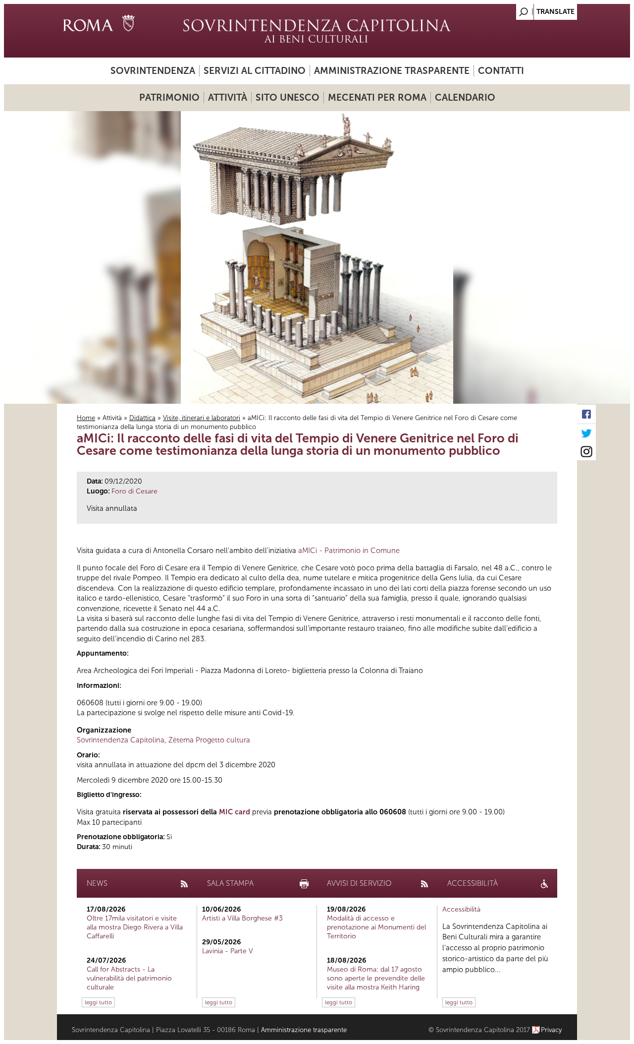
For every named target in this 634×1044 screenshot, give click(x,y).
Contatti (501, 70)
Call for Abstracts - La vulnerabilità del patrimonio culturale (129, 978)
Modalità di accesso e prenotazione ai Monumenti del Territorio (376, 927)
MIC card (234, 811)
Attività (227, 97)
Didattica (142, 418)
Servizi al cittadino (255, 70)
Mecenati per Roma (377, 97)
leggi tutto (98, 1002)
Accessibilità (461, 909)
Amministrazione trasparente (392, 70)
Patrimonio (169, 97)
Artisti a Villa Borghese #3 (242, 918)
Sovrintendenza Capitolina (120, 740)
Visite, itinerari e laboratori (201, 418)
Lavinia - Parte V (227, 951)
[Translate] (544, 9)
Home (86, 418)
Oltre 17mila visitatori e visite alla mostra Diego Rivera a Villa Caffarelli (135, 927)
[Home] (317, 31)
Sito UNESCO (287, 97)
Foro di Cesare (134, 491)
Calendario (465, 97)
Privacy (551, 1030)
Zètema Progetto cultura (209, 740)
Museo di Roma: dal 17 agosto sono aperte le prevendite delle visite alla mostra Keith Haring (376, 978)
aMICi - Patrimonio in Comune (349, 550)
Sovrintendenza (152, 70)
